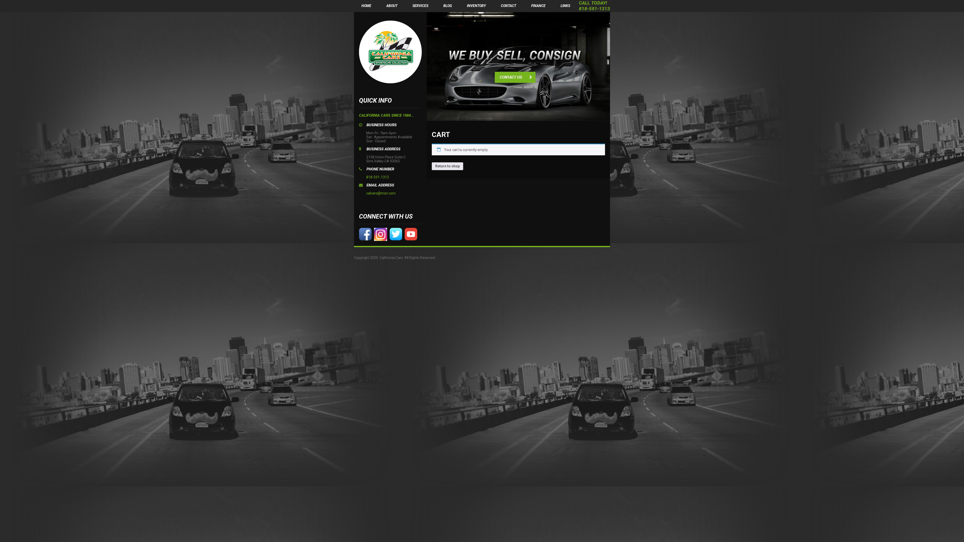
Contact (508, 6)
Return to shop (447, 166)
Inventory (476, 6)
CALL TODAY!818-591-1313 (594, 6)
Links (565, 6)
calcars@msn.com (381, 193)
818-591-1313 (377, 177)
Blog (447, 6)
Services (420, 6)
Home (366, 6)
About (391, 6)
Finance (538, 6)
